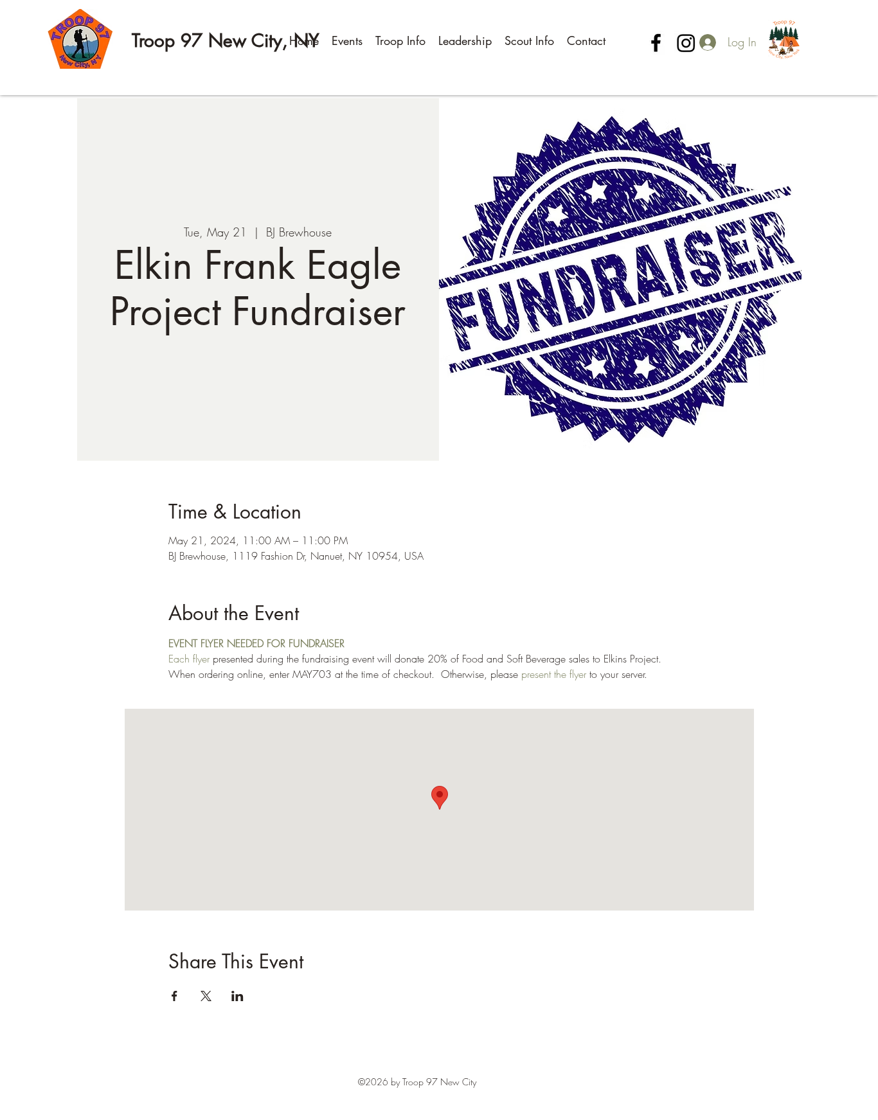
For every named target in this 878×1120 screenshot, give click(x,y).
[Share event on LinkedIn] (237, 996)
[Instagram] (686, 43)
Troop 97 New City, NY (225, 40)
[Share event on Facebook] (174, 996)
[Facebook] (656, 43)
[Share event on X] (206, 996)
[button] (347, 40)
